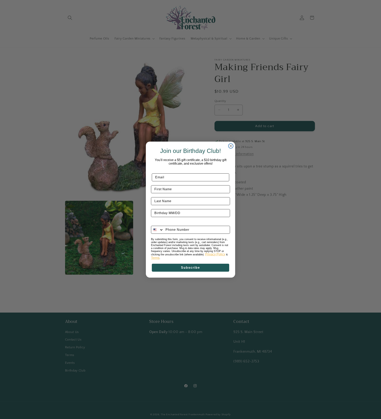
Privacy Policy (215, 254)
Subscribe (190, 267)
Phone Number (163, 222)
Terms (155, 258)
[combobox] (157, 230)
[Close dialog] (230, 146)
